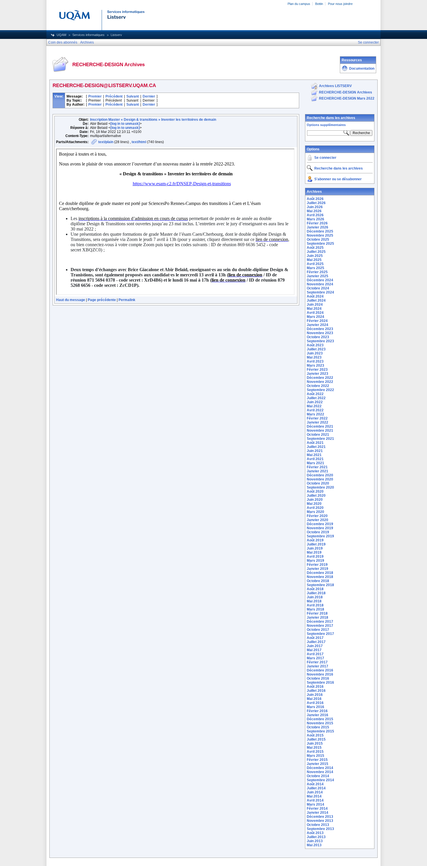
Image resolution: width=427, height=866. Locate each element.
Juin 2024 (315, 305)
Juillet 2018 (316, 593)
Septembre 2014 (320, 780)
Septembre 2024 (320, 292)
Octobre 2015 (318, 727)
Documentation (361, 68)
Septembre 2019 (320, 536)
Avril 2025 (315, 264)
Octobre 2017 (318, 630)
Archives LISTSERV (335, 86)
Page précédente (102, 300)
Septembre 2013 (320, 829)
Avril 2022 (315, 410)
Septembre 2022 (320, 390)
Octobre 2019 (318, 532)
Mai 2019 (314, 552)
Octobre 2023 (318, 337)
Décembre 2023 (320, 329)
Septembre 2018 (320, 585)
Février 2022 (317, 418)
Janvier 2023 (317, 374)
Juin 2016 (315, 695)
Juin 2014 (315, 792)
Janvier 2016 (317, 715)
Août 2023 (315, 345)
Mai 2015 (314, 748)
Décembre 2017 (320, 622)
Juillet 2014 (316, 788)
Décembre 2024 (320, 280)
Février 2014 (317, 808)
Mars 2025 (315, 268)
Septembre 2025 (320, 244)
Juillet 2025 (316, 252)
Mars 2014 (315, 804)
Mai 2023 (314, 357)
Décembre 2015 (320, 719)
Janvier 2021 (317, 471)
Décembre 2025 (320, 231)
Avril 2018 (315, 605)
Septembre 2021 (320, 439)
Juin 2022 (315, 402)
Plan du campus (299, 4)
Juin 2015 (315, 743)
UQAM (61, 35)
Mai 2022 (314, 406)
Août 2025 (315, 248)
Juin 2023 (315, 353)
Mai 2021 (314, 455)
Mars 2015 (315, 756)
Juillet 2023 (316, 349)
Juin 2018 (315, 597)
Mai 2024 (314, 309)
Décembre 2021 (320, 426)
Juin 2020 (315, 500)
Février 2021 (317, 467)
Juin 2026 (315, 207)
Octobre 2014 (318, 776)
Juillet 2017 (316, 642)
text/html (139, 142)
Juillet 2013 (316, 837)
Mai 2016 (314, 699)
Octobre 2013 (318, 825)
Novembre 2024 (320, 284)
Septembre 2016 (320, 682)
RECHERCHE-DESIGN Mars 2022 (346, 98)
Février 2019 (317, 565)
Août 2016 (315, 687)
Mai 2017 (314, 650)
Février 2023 (317, 370)
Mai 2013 (314, 845)
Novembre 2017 (320, 626)
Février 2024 (317, 321)
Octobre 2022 (318, 386)
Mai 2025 (314, 260)
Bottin (319, 4)
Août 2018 (315, 589)
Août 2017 (315, 638)
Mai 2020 (314, 504)
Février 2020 (317, 516)
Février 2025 (317, 272)
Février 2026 (317, 223)
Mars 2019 (315, 561)
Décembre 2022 (320, 378)
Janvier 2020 (317, 520)
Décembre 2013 (320, 817)
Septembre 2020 (320, 487)
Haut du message (70, 300)
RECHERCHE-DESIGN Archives (345, 92)
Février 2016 (317, 711)
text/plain (105, 142)
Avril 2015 (315, 752)
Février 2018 (317, 613)
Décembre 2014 (320, 768)
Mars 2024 (315, 317)
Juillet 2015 (316, 739)
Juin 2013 (315, 841)
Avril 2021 (315, 459)
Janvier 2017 (317, 666)
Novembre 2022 (320, 382)
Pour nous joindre (340, 4)
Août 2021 (315, 443)
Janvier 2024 (317, 325)
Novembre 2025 (320, 235)
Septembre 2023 (320, 341)
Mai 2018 (314, 601)
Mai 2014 (314, 796)
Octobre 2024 (318, 288)
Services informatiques (88, 35)
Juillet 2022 (316, 398)
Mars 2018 (315, 609)
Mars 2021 (315, 463)
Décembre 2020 (320, 475)
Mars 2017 (315, 658)
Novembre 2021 (320, 431)
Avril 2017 (315, 654)
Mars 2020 (315, 512)
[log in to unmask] (125, 124)
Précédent (114, 96)
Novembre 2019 (320, 528)
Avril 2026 (315, 215)
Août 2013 (315, 833)
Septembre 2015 (320, 731)
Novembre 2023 (320, 333)
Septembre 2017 (320, 634)
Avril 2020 (315, 508)
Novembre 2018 (320, 577)
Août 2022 (315, 394)
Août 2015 (315, 735)
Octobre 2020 (318, 483)
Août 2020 (315, 491)
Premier (95, 96)
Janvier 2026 (317, 227)
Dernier (149, 96)
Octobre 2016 (318, 678)
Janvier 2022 (317, 422)
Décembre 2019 (320, 524)
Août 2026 (315, 199)
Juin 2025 (315, 256)
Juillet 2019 (316, 544)
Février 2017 (317, 662)
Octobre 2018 (318, 581)
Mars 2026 (315, 219)
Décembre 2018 (320, 573)
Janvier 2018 (317, 617)
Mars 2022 (315, 414)
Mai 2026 (314, 211)
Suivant (132, 96)
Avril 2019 (315, 556)
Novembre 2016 (320, 674)
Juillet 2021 (316, 447)
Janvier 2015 (317, 764)
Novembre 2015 (320, 723)
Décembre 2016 (320, 670)
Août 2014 (315, 784)
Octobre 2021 (318, 435)
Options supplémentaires (326, 125)
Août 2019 (315, 540)
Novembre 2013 (320, 821)
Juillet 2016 (316, 691)
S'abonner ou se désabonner (338, 179)
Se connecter (325, 158)
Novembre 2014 (320, 772)
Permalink (127, 300)
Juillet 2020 (316, 496)
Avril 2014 (315, 800)
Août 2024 (315, 296)
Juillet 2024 (316, 300)
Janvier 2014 (317, 813)
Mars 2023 (315, 365)
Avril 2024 (315, 313)
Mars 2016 (315, 707)
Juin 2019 (315, 548)
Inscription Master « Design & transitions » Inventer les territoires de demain (153, 120)
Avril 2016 (315, 703)
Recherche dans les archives (331, 118)
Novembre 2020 (320, 479)
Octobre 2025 (318, 239)
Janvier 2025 (317, 276)
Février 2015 (317, 760)
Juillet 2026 (316, 203)
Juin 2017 (315, 646)
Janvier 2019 (317, 569)
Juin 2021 (315, 451)
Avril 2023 (315, 361)
